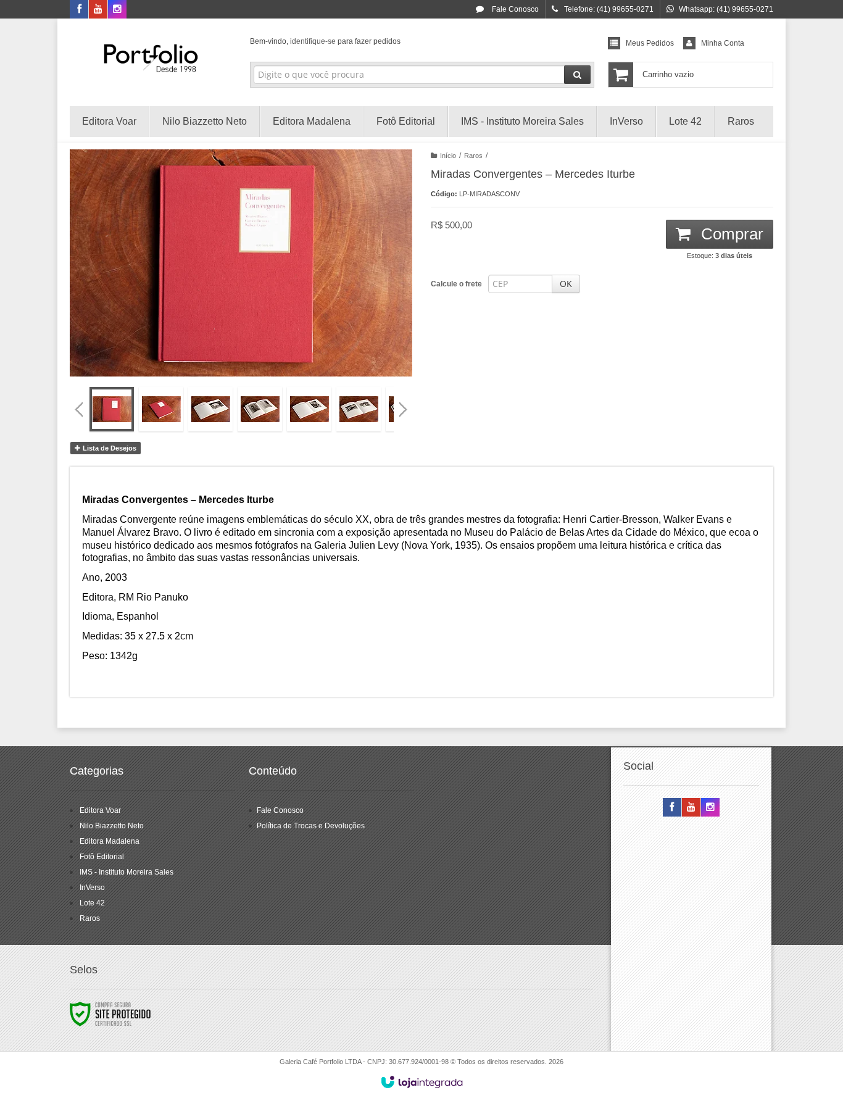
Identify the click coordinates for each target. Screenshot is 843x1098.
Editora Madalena (109, 841)
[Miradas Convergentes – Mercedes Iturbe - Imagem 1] (111, 409)
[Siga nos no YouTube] (691, 808)
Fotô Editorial (102, 856)
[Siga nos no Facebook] (79, 10)
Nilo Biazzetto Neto (112, 825)
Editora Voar (100, 810)
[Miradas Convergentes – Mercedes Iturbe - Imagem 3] (210, 409)
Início (448, 155)
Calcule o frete (456, 284)
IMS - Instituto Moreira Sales (126, 872)
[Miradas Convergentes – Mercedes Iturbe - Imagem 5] (309, 409)
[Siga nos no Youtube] (98, 10)
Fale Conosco (514, 9)
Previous (79, 409)
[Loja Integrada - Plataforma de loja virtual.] (422, 1082)
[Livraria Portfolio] (151, 59)
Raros (473, 155)
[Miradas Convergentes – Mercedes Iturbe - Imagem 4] (260, 409)
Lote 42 (92, 903)
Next (404, 404)
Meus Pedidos (650, 43)
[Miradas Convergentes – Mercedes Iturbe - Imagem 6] (358, 409)
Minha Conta (722, 43)
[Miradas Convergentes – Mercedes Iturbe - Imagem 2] (161, 409)
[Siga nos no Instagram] (117, 10)
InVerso (92, 887)
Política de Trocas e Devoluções (311, 825)
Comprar (730, 234)
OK (566, 283)
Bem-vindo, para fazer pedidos (325, 41)
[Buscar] (577, 74)
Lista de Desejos (108, 448)
